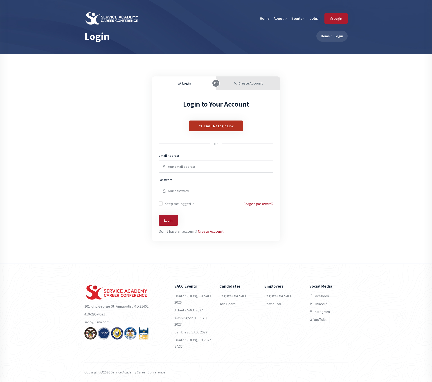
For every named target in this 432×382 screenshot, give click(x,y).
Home (264, 18)
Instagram (321, 311)
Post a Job (272, 303)
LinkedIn (320, 303)
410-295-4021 (94, 314)
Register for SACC (233, 295)
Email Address (169, 155)
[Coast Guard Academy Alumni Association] (143, 333)
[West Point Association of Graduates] (90, 333)
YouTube (320, 319)
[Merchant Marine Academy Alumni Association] (130, 333)
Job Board (227, 303)
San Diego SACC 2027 (190, 332)
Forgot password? (258, 203)
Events (297, 18)
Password (166, 180)
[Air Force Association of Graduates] (104, 333)
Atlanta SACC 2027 (188, 310)
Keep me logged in (179, 203)
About (279, 18)
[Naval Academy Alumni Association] (117, 333)
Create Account (211, 231)
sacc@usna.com (97, 321)
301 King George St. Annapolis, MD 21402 (116, 306)
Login (337, 18)
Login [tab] (186, 83)
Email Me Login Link (219, 126)
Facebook (321, 295)
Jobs (314, 18)
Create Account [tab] (250, 83)
